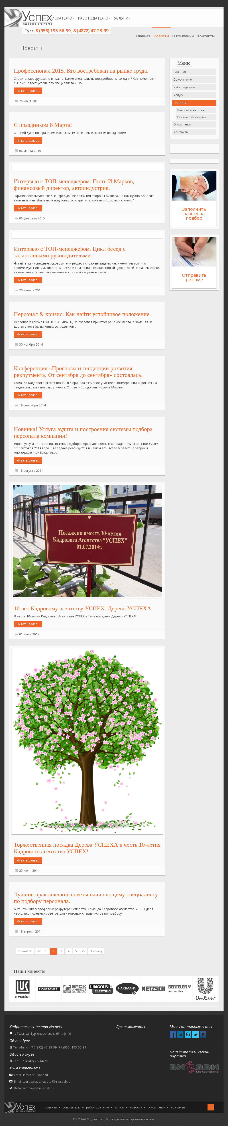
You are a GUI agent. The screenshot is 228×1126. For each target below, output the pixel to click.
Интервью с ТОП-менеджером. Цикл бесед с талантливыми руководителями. (70, 252)
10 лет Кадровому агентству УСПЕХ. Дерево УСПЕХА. (83, 608)
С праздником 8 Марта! (43, 125)
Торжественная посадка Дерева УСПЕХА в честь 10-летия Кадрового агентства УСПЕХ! (87, 848)
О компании (183, 36)
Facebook (173, 1034)
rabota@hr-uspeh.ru (56, 1081)
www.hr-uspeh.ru (41, 1088)
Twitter (195, 1034)
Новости (161, 36)
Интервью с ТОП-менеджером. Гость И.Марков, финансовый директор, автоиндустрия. (74, 184)
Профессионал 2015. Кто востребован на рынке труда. (81, 71)
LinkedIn (180, 1034)
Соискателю (59, 18)
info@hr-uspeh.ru (35, 1075)
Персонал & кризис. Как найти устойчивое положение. (82, 314)
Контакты (206, 36)
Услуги (178, 95)
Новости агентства (190, 110)
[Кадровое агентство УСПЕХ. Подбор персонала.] (28, 18)
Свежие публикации (191, 117)
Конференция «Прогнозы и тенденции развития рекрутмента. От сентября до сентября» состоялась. (78, 371)
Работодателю (93, 18)
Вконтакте (203, 1034)
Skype (188, 1034)
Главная (143, 36)
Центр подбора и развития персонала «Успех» (123, 1119)
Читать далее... (28, 91)
